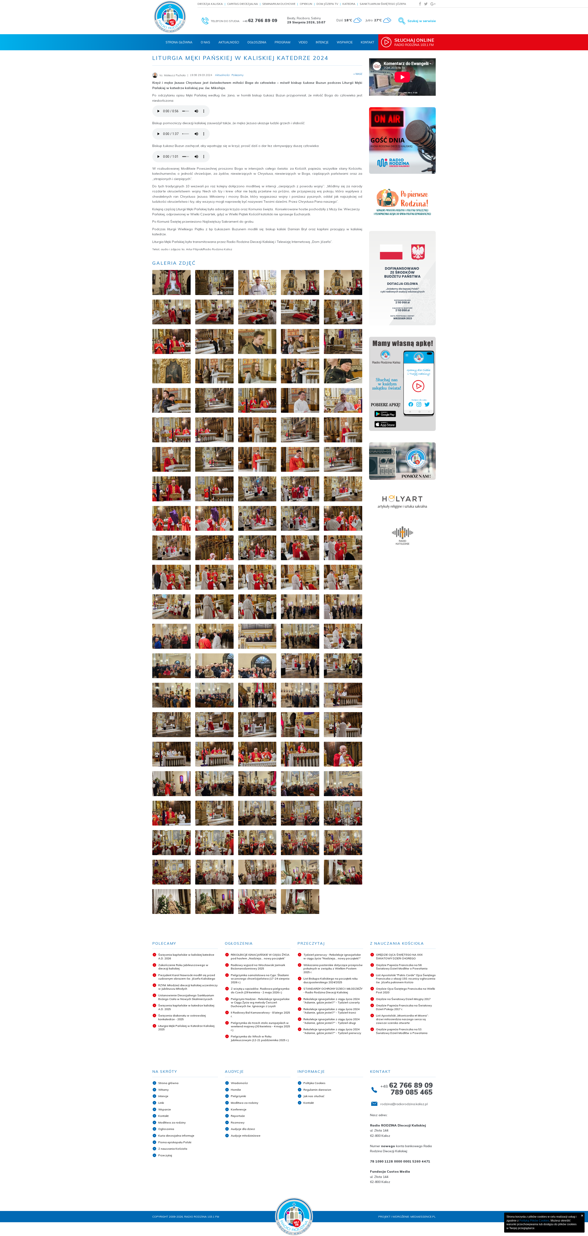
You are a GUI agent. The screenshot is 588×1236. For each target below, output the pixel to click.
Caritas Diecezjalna (242, 4)
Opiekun (306, 4)
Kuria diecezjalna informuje (176, 1135)
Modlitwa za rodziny (172, 1122)
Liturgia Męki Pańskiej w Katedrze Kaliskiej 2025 (186, 1027)
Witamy (163, 1089)
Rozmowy (237, 1122)
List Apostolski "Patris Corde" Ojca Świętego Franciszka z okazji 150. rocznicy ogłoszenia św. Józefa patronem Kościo (406, 978)
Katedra (348, 4)
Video (303, 42)
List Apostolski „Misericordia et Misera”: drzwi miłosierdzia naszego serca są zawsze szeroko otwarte (402, 1019)
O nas (205, 42)
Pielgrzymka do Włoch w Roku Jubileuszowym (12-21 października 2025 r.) (260, 1038)
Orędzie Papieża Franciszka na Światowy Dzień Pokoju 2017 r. (404, 1007)
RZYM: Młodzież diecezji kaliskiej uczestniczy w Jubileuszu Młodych (188, 987)
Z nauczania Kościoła (172, 1148)
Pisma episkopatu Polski (174, 1142)
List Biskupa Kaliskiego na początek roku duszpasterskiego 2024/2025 (330, 980)
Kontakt (367, 42)
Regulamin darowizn (317, 1089)
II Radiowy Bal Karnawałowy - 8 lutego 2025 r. (260, 1014)
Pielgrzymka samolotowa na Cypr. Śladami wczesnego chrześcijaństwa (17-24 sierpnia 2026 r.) (260, 978)
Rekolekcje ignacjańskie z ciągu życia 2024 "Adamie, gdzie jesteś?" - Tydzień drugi (331, 1021)
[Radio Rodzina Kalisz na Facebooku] (420, 4)
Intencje (322, 42)
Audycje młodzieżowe (245, 1135)
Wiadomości (239, 1083)
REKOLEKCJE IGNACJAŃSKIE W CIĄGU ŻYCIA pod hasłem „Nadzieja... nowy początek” (260, 956)
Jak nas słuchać (313, 1096)
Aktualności (228, 42)
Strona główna (168, 1083)
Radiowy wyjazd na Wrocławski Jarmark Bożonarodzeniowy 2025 (258, 966)
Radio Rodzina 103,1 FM (414, 42)
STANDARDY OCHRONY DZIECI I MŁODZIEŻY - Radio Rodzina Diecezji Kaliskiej (332, 990)
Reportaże (238, 1116)
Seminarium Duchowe (278, 4)
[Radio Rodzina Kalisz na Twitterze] (426, 4)
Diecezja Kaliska (210, 4)
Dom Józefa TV (327, 4)
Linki (161, 1102)
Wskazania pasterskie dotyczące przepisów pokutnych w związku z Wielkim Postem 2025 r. (333, 968)
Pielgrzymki (238, 1096)
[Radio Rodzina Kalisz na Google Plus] (433, 4)
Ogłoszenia (256, 42)
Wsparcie (345, 42)
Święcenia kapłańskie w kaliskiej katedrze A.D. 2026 (186, 956)
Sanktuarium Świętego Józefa (383, 4)
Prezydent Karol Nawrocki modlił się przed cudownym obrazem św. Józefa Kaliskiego (186, 976)
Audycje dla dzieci (243, 1129)
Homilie (236, 1089)
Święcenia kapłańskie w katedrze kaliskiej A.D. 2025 (186, 1007)
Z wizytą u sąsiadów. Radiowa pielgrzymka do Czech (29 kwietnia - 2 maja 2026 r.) (260, 990)
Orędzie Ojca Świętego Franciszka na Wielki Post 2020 (405, 990)
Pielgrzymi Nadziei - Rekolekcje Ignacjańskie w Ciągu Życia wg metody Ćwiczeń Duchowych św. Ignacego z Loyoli (260, 1002)
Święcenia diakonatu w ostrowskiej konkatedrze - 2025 (182, 1017)
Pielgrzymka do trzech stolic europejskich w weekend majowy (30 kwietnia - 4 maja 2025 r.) (260, 1026)
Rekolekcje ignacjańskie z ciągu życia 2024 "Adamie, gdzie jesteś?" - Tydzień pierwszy (332, 1031)
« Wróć (357, 74)
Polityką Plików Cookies (534, 1220)
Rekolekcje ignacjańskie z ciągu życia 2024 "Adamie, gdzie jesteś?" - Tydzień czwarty (331, 1000)
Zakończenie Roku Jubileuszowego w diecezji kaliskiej (183, 966)
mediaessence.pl (423, 1216)
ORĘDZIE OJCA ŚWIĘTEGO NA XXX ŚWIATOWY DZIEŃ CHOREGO (399, 956)
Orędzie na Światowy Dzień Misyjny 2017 (403, 999)
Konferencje (238, 1109)
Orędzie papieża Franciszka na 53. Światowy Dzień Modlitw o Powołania (401, 1031)
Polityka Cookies (314, 1083)
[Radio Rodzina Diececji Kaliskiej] (170, 17)
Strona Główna (179, 42)
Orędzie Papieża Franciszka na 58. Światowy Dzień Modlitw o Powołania (401, 966)
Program (282, 42)
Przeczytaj (165, 1155)
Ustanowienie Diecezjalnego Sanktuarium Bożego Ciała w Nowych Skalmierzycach (186, 997)
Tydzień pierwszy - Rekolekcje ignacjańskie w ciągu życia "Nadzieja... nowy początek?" (332, 956)
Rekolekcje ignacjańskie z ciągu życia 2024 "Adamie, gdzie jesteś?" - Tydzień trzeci (331, 1010)
